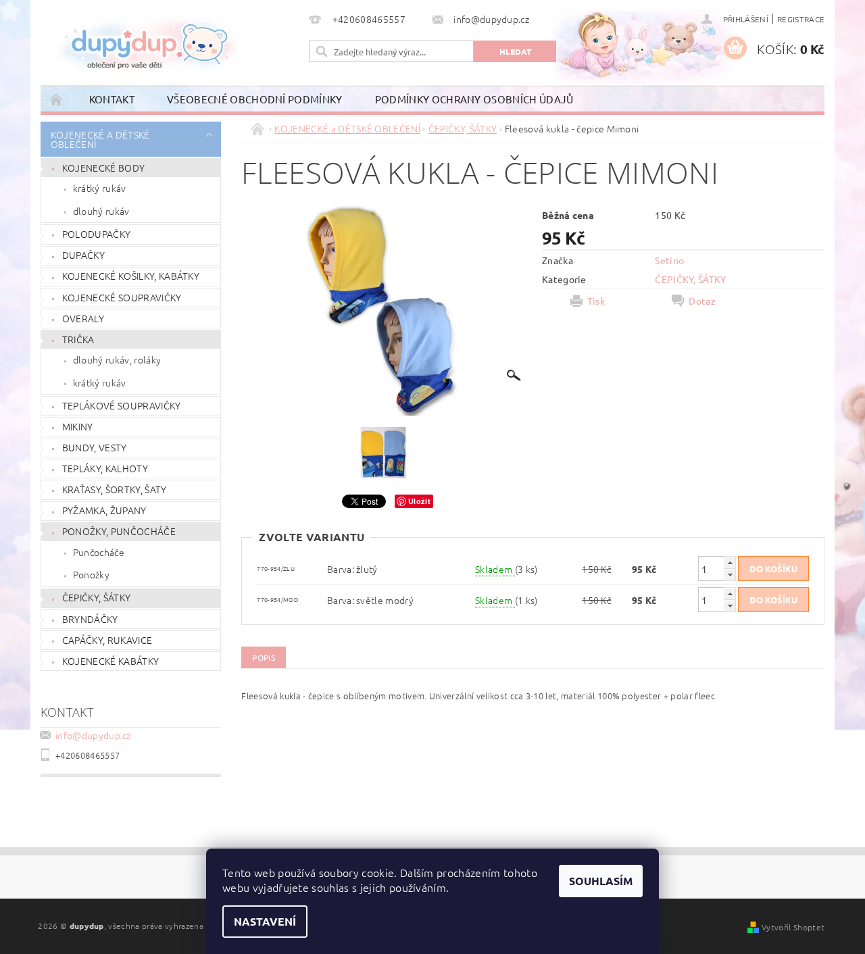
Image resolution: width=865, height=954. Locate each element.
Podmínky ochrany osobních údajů (474, 99)
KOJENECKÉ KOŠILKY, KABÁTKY (130, 275)
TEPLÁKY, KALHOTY (105, 468)
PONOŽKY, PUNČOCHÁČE (119, 531)
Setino (669, 260)
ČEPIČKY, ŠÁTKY (96, 597)
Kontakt (111, 99)
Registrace (800, 19)
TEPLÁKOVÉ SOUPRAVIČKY (121, 405)
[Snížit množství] (730, 574)
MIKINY (77, 426)
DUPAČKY (83, 254)
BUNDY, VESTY (94, 447)
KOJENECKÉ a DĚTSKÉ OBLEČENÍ (100, 139)
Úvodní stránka (57, 99)
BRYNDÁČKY (90, 619)
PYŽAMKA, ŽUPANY (104, 510)
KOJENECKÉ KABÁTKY (110, 661)
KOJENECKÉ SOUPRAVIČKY (122, 297)
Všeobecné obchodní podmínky (255, 99)
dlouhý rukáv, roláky (117, 359)
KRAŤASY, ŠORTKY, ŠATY (114, 489)
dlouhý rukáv (101, 211)
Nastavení (265, 921)
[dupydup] (144, 40)
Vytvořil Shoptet (793, 927)
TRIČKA (78, 339)
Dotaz (702, 301)
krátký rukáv (99, 188)
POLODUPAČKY (96, 234)
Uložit (419, 501)
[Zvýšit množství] (730, 562)
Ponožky (91, 574)
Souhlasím (601, 881)
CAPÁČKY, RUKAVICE (107, 640)
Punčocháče (98, 552)
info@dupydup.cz (93, 735)
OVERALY (83, 318)
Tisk (596, 301)
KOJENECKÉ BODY (103, 167)
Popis (263, 657)
